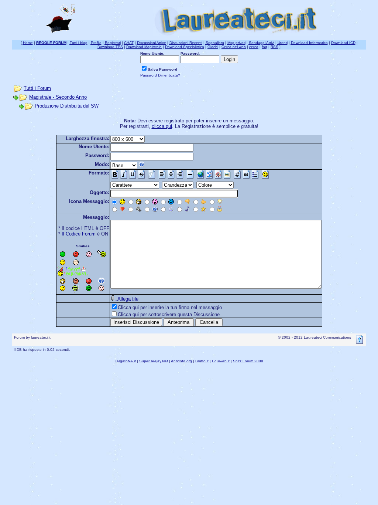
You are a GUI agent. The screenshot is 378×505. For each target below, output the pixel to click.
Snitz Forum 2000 (248, 361)
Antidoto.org (181, 361)
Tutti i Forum (37, 88)
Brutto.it (202, 361)
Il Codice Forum (79, 234)
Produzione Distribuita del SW (67, 106)
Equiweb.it (221, 361)
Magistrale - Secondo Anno (58, 97)
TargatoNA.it (125, 361)
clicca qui (162, 126)
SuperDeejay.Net (153, 361)
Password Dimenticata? (160, 75)
